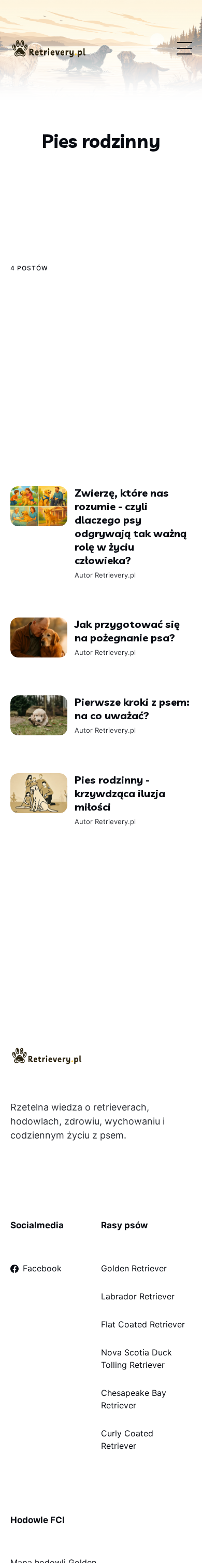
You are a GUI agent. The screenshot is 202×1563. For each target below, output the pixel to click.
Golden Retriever (134, 1268)
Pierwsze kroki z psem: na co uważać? (131, 708)
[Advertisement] (101, 379)
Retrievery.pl (114, 575)
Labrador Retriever (138, 1296)
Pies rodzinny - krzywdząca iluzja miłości (119, 793)
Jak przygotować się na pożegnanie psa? (126, 631)
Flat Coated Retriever (143, 1324)
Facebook (42, 1268)
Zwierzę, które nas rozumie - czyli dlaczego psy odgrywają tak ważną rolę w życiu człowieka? (130, 526)
